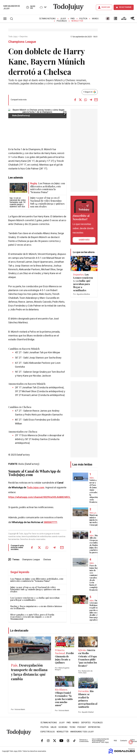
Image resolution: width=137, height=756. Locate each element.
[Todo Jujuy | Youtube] (61, 740)
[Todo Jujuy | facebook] (42, 740)
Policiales (62, 21)
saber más (84, 240)
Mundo (95, 18)
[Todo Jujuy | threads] (68, 740)
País (73, 18)
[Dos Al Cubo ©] (122, 753)
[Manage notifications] (131, 742)
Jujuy (63, 18)
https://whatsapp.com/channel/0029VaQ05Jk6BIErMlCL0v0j (41, 497)
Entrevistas (94, 727)
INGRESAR (106, 7)
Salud (53, 727)
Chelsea (47, 559)
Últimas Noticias (47, 18)
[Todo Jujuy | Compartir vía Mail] (96, 99)
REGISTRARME (125, 7)
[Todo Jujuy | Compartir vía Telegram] (90, 99)
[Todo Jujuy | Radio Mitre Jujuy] (123, 19)
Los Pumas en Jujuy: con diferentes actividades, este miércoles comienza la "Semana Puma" (36, 579)
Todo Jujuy (13, 36)
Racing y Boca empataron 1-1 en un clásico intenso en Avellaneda (36, 607)
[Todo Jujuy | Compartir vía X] (80, 99)
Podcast (81, 727)
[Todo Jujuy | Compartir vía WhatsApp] (85, 99)
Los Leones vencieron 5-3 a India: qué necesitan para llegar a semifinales (35, 598)
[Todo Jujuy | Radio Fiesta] (132, 19)
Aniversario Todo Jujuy (82, 731)
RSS (115, 740)
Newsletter (77, 21)
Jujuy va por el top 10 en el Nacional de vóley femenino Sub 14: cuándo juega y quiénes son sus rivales (35, 589)
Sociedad (62, 727)
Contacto (123, 740)
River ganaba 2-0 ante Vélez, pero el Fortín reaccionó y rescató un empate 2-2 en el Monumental (32, 616)
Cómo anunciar (133, 741)
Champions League (31, 559)
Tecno (72, 727)
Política (83, 18)
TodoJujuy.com (35, 487)
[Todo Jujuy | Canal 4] (108, 19)
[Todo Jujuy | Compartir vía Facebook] (75, 99)
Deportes (24, 36)
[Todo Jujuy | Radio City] (115, 19)
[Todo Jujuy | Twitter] (54, 740)
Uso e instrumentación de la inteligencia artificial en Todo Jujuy (100, 740)
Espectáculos (48, 731)
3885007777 (50, 522)
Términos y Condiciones (84, 741)
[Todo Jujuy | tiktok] (74, 740)
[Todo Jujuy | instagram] (48, 740)
